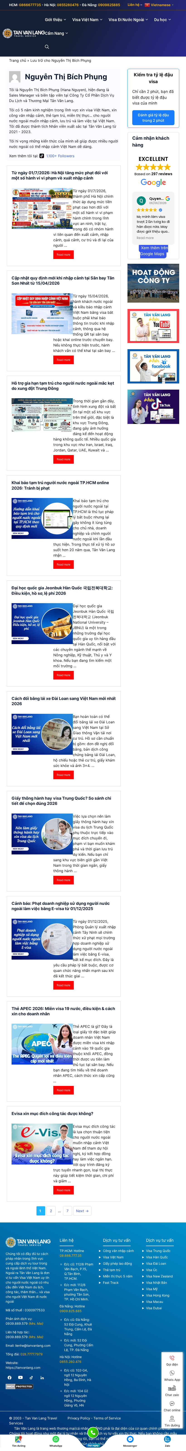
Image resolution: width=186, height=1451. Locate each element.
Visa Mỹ (152, 1289)
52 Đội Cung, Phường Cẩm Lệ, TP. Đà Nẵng (78, 1345)
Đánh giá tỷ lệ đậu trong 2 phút (153, 118)
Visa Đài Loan (156, 1263)
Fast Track (111, 1282)
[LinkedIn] (42, 1377)
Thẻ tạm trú (111, 1270)
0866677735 (30, 5)
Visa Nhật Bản (156, 1282)
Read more (63, 254)
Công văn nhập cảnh (118, 1251)
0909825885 (109, 5)
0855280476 (68, 5)
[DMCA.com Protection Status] (19, 1388)
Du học (160, 19)
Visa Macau (154, 1302)
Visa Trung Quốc (158, 1251)
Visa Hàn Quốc (157, 1257)
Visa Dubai (154, 1308)
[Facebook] (9, 1377)
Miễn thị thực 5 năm (117, 1276)
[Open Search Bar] (49, 47)
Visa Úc (151, 1270)
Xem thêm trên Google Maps (154, 251)
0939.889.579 (17, 1323)
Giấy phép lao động (117, 1263)
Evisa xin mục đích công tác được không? (52, 1113)
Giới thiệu (53, 19)
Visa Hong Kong (157, 1295)
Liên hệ (134, 4)
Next (82, 1211)
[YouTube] (20, 1377)
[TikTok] (31, 1377)
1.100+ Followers (60, 156)
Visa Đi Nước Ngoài (126, 19)
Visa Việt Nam (85, 19)
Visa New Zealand (159, 1276)
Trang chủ (17, 60)
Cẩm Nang (54, 33)
